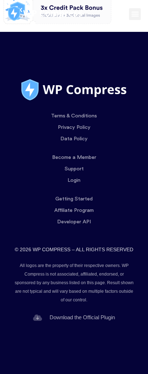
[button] (135, 14)
